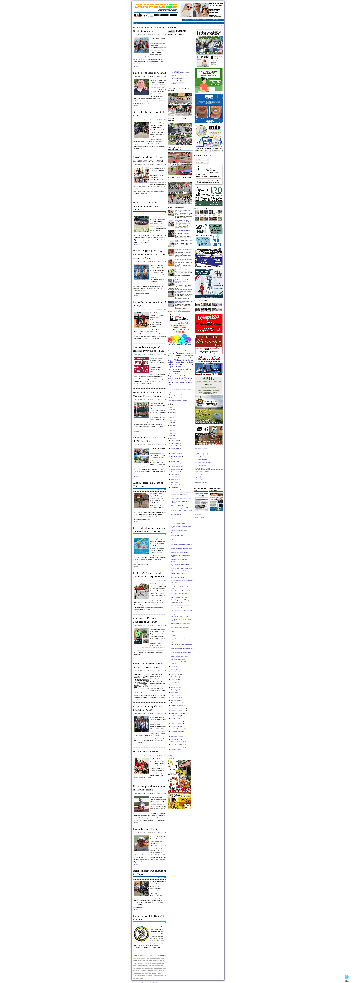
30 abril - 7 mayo (175, 484)
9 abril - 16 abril (174, 477)
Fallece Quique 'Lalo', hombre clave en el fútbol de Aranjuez (183, 250)
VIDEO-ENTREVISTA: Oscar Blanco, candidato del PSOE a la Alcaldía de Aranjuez (149, 254)
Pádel (178, 376)
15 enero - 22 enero (175, 445)
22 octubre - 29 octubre (176, 723)
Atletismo (205, 19)
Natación (190, 372)
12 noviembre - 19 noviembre (177, 731)
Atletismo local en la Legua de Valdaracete (148, 484)
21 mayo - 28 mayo (175, 666)
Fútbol (186, 19)
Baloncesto (195, 19)
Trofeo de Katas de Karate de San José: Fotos (181, 521)
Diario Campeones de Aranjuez (138, 982)
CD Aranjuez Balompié (176, 514)
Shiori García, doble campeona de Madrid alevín (181, 508)
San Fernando (176, 378)
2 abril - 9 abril (174, 474)
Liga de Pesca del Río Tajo (146, 829)
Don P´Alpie (173, 369)
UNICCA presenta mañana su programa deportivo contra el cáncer (147, 206)
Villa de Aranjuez (174, 382)
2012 (170, 410)
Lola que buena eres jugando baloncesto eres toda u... (179, 392)
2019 (170, 428)
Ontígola (178, 374)
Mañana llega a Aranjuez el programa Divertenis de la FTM (148, 349)
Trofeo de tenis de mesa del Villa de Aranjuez (180, 571)
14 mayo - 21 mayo (175, 490)
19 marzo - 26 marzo (175, 469)
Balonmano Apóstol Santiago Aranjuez (179, 552)
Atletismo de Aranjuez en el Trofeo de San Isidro (181, 590)
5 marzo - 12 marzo (175, 464)
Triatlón (190, 380)
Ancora (177, 351)
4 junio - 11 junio (175, 671)
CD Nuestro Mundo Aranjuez (177, 577)
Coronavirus (181, 362)
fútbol (183, 382)
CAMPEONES (188, 358)
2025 (170, 755)
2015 (170, 417)
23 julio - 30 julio (175, 690)
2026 (170, 758)
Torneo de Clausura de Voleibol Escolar (148, 114)
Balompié (171, 355)
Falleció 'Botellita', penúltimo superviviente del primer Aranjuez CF (183, 221)
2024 (170, 753)
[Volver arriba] (347, 978)
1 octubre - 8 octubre (175, 716)
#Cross (177, 71)
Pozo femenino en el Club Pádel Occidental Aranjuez (148, 29)
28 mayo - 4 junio (175, 669)
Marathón (177, 371)
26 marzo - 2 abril (175, 471)
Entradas (199, 159)
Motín (184, 372)
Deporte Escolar (176, 367)
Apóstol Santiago (187, 351)
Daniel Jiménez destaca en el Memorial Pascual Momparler (147, 394)
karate (170, 384)
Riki (192, 376)
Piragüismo (172, 376)
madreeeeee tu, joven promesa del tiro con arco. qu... (179, 395)
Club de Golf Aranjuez (176, 561)
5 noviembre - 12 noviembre (177, 729)
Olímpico (171, 374)
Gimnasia (181, 369)
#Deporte (178, 74)
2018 (170, 425)
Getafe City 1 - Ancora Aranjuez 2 (178, 505)
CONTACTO (198, 514)
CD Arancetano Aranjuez (176, 532)
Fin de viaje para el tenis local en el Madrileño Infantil (149, 788)
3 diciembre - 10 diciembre (177, 739)
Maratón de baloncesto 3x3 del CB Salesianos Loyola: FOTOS (148, 159)
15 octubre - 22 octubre (176, 721)
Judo (191, 369)
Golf (187, 369)
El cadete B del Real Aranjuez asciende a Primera (181, 498)
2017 (170, 423)
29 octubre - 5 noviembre (176, 726)
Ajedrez (171, 351)
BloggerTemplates (155, 982)
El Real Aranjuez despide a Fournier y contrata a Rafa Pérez (183, 260)
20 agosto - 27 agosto (176, 700)
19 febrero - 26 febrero (176, 458)
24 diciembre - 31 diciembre (177, 747)
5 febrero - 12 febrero (176, 453)
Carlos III (171, 360)
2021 (170, 433)
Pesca (191, 374)
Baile (191, 353)
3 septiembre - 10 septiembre (177, 705)
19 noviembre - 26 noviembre (177, 734)
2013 (170, 412)
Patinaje (185, 374)
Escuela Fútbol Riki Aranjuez (177, 535)
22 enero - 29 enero (175, 448)
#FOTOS (174, 71)
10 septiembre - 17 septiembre (177, 708)
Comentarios (200, 162)
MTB (170, 372)
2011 (170, 407)
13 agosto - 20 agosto (176, 697)
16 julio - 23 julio (175, 687)
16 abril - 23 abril (175, 479)
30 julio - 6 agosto (175, 692)
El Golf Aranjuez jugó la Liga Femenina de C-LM (147, 708)
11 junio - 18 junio (175, 674)
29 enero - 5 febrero (175, 451)
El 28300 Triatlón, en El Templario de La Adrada (145, 620)
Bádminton (180, 358)
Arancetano (172, 353)
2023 (170, 438)
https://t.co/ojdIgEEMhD (182, 72)
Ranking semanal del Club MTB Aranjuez (149, 918)
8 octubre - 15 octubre (176, 718)
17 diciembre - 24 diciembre (177, 744)
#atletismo (174, 75)
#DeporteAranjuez (184, 74)
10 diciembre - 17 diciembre (177, 742)
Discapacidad (188, 367)
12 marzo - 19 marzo (175, 466)
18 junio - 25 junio (175, 677)
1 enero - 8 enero (174, 440)
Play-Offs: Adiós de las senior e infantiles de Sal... (182, 568)
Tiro (176, 380)
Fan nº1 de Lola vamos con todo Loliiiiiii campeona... (179, 389)
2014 (170, 415)
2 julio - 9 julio (174, 682)
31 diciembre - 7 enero (176, 749)
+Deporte (215, 19)
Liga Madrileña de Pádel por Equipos (179, 559)
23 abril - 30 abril (175, 482)
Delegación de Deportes (180, 364)
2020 (170, 430)
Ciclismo (178, 360)
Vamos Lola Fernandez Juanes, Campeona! (177, 400)
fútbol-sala (189, 382)
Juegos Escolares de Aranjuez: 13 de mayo (149, 304)
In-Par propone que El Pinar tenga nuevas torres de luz (182, 231)
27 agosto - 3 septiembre (176, 703)
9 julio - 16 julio (174, 684)
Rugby (170, 378)
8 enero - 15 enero (175, 443)
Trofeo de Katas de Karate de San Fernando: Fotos (182, 492)
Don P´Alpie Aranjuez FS (145, 751)
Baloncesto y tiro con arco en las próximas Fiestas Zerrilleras (149, 665)
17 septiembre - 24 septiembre (177, 710)
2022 (170, 436)
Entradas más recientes (138, 955)
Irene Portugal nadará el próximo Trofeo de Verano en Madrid (149, 530)
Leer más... (136, 66)
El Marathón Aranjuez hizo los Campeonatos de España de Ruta (149, 575)
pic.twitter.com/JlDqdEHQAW (178, 78)
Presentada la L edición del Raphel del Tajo (180, 542)
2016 (170, 420)
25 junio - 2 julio (174, 679)
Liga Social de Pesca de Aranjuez (149, 72)
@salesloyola (174, 72)
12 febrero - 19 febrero (176, 456)
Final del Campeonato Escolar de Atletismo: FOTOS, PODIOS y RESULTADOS (182, 281)
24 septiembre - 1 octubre (176, 713)
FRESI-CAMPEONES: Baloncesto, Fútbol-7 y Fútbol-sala (183, 211)
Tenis (186, 378)
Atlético (187, 353)
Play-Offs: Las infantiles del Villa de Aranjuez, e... (182, 580)
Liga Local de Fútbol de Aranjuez (178, 523)
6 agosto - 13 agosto (175, 695)
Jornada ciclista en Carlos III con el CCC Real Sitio (149, 439)
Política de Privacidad (199, 517)
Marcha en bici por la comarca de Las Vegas (149, 872)
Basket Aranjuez (172, 357)
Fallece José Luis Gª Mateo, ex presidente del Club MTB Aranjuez (183, 270)
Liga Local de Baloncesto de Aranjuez (179, 530)
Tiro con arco (183, 380)
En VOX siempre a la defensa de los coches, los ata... (179, 397)
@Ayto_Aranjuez (183, 76)
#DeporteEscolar (175, 76)
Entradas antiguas (162, 955)
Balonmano (189, 356)
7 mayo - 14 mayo (175, 487)
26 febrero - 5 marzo (175, 461)
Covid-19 (190, 362)
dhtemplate (161, 982)
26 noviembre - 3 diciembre (177, 736)
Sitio (182, 378)
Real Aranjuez (185, 376)
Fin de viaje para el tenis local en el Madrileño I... (181, 605)
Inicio (137, 23)
